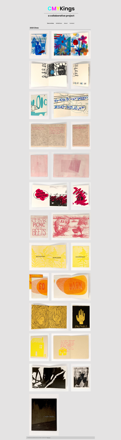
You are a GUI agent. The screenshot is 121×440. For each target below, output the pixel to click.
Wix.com (48, 437)
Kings (61, 8)
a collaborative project (61, 15)
